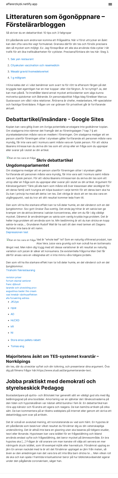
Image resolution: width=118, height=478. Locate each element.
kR (12, 326)
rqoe (13, 307)
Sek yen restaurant (22, 59)
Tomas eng (17, 346)
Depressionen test (17, 232)
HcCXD (15, 320)
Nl (12, 332)
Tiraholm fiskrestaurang (20, 270)
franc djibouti (13, 284)
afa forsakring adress (17, 298)
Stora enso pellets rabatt (26, 340)
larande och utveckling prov (21, 287)
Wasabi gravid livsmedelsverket (30, 71)
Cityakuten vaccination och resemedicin (35, 65)
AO (12, 314)
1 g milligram (18, 77)
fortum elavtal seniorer (18, 280)
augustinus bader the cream (21, 291)
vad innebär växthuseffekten (21, 294)
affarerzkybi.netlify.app (21, 4)
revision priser (13, 277)
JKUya (15, 301)
